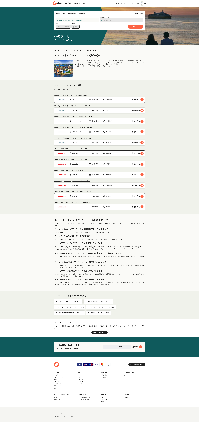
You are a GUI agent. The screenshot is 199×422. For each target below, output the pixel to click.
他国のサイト (57, 397)
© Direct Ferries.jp (58, 413)
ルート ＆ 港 (57, 381)
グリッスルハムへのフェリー (66, 301)
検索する (136, 26)
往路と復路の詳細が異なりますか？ (76, 13)
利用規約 (103, 401)
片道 (63, 13)
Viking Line (57, 149)
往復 (58, 13)
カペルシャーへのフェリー (95, 301)
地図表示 (65, 89)
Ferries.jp (126, 397)
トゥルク (69, 106)
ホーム (56, 50)
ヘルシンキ (70, 116)
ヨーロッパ (66, 50)
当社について (57, 399)
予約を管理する (104, 375)
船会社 (55, 379)
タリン (69, 95)
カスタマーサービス (59, 377)
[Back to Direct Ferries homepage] (62, 3)
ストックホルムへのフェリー (81, 95)
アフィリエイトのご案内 (83, 397)
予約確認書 (103, 377)
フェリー (79, 377)
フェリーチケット (58, 388)
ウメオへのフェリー (96, 312)
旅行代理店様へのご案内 (83, 399)
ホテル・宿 (80, 375)
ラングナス (70, 138)
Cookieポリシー (105, 397)
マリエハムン (71, 127)
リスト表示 (57, 89)
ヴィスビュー (68, 149)
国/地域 (56, 375)
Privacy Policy (104, 399)
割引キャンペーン (58, 385)
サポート (126, 375)
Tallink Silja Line (58, 95)
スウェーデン (78, 50)
